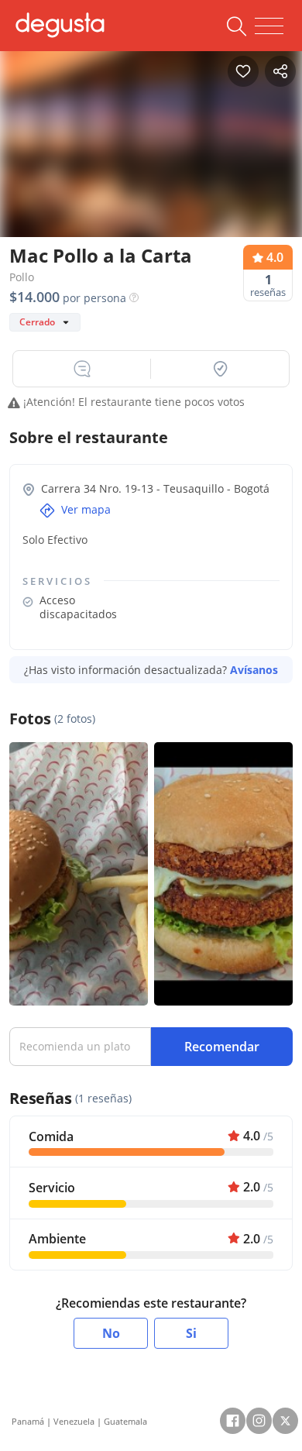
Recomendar (221, 1046)
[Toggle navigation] (269, 26)
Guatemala (125, 1421)
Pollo (21, 277)
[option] (151, 149)
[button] (82, 369)
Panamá (28, 1421)
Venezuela (73, 1421)
